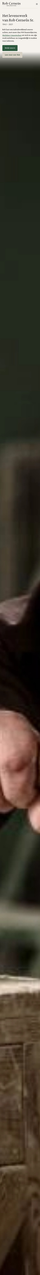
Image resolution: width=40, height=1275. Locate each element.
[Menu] (37, 4)
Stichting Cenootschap (11, 35)
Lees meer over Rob (12, 55)
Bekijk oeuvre (10, 48)
